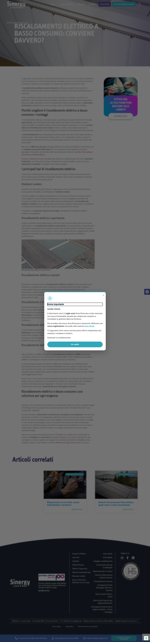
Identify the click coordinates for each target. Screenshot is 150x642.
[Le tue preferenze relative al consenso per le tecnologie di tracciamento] (146, 638)
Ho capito (75, 344)
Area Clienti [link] (89, 326)
